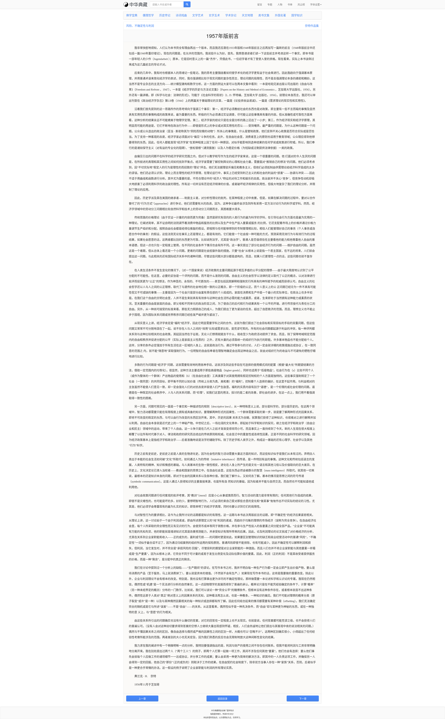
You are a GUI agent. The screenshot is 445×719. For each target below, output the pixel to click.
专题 (269, 4)
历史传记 (164, 15)
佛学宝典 (131, 15)
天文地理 (247, 15)
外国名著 (280, 15)
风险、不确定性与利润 (140, 26)
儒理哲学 (148, 15)
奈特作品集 (312, 26)
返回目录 (222, 698)
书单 (290, 4)
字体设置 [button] (315, 4)
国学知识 (296, 15)
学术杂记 (230, 15)
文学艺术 (197, 15)
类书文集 (263, 15)
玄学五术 (214, 15)
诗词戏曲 (181, 15)
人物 (279, 4)
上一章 (142, 698)
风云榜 (301, 4)
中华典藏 (138, 4)
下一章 (302, 698)
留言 (259, 4)
